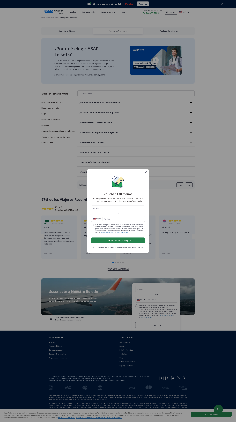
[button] (97, 219)
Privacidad (111, 247)
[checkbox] (92, 225)
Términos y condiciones (106, 232)
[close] (145, 172)
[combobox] (118, 208)
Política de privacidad (122, 232)
